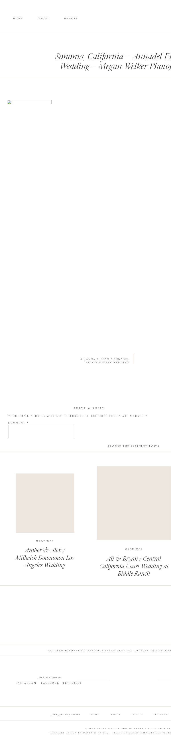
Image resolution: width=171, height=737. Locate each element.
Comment (18, 423)
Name (14, 458)
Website (15, 479)
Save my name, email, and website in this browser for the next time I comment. (85, 494)
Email (15, 468)
